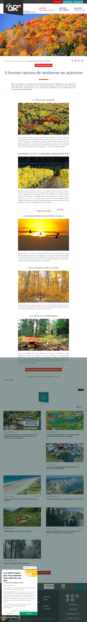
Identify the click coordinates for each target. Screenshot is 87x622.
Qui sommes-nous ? (73, 614)
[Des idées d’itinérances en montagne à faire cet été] (65, 484)
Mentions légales (47, 618)
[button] (4, 619)
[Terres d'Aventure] (46, 586)
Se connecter (77, 1)
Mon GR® (13, 8)
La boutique (68, 1)
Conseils (46, 606)
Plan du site (39, 618)
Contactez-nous (73, 618)
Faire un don (58, 1)
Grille (77, 407)
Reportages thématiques (20, 61)
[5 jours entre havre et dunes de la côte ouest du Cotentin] (22, 484)
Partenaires (73, 604)
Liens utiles (73, 609)
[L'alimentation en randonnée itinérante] (22, 517)
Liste (80, 407)
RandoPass (46, 597)
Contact (29, 620)
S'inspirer (10, 61)
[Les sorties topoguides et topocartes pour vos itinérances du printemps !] (65, 452)
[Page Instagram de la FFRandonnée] (72, 599)
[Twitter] (72, 596)
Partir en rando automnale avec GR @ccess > (43, 370)
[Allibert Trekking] (60, 586)
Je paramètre (10, 613)
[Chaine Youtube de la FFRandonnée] (77, 596)
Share (5, 440)
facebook (55, 376)
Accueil (5, 61)
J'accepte (28, 613)
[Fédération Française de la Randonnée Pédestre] (11, 618)
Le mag (45, 599)
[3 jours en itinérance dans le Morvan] (22, 549)
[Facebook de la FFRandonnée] (67, 596)
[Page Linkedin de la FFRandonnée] (67, 599)
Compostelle (47, 309)
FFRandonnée (32, 618)
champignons (46, 355)
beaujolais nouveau (28, 198)
